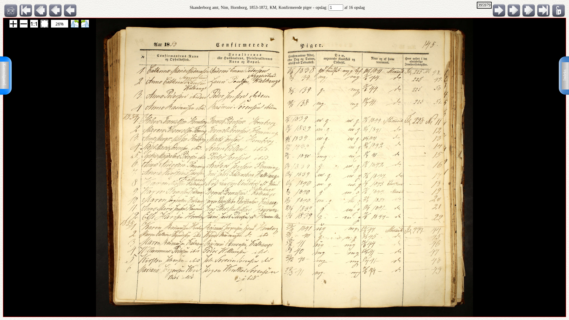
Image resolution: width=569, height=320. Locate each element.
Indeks (564, 75)
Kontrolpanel (4, 74)
